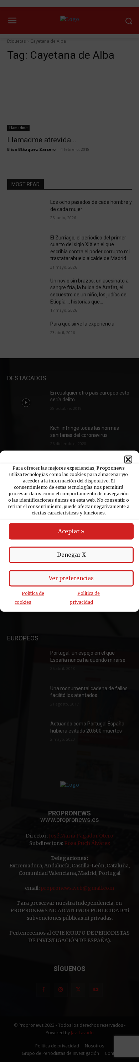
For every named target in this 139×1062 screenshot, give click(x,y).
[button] (128, 459)
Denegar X (71, 554)
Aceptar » (71, 531)
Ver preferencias (71, 578)
